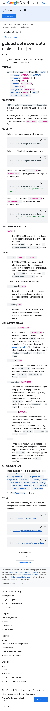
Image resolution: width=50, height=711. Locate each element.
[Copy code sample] (45, 140)
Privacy (17, 690)
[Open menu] (3, 3)
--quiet (27, 485)
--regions (15, 78)
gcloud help (19, 493)
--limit (14, 86)
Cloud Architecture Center (12, 652)
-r (31, 75)
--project (17, 485)
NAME (43, 72)
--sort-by (15, 92)
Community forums (9, 618)
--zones (14, 81)
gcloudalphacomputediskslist (27, 530)
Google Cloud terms (40, 690)
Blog (3, 666)
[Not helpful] (20, 32)
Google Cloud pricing (9, 600)
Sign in (44, 3)
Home (4, 24)
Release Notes (7, 626)
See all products (8, 596)
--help (44, 479)
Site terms (27, 690)
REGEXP (36, 75)
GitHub (4, 640)
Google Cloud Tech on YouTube (14, 681)
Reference (25, 27)
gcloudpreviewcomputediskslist (28, 543)
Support (5, 622)
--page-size (16, 89)
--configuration (32, 477)
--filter (15, 84)
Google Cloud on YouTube (12, 677)
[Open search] (32, 2)
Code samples (7, 648)
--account (31, 474)
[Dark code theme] (41, 140)
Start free (9, 16)
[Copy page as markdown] (30, 49)
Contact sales (7, 607)
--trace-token (40, 485)
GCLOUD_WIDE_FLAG (19, 95)
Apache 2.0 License (31, 575)
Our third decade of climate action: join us (19, 694)
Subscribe (41, 699)
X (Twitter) (6, 674)
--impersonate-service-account (22, 482)
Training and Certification (11, 655)
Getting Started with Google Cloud (15, 644)
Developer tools (28, 24)
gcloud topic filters (20, 347)
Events (4, 670)
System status (7, 629)
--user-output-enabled (18, 488)
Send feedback (11, 37)
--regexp (15, 75)
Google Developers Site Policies (18, 577)
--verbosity (37, 488)
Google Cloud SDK (17, 10)
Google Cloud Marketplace (12, 603)
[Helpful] (17, 32)
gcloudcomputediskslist (24, 518)
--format (34, 479)
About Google (7, 690)
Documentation (14, 24)
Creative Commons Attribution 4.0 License (23, 572)
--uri (35, 92)
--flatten (24, 479)
